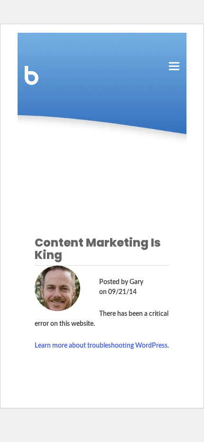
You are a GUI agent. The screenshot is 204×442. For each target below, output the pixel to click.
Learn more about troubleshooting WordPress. (102, 345)
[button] (174, 66)
